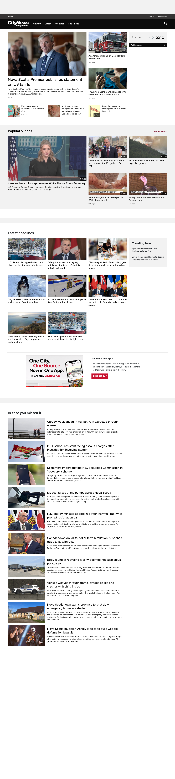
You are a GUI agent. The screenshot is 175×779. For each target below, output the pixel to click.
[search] (165, 23)
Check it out (100, 376)
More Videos (160, 131)
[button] (150, 16)
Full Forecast (136, 45)
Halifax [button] (11, 16)
